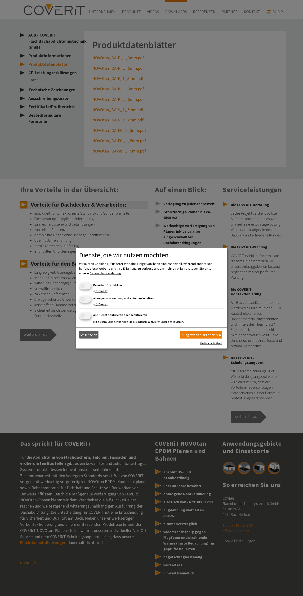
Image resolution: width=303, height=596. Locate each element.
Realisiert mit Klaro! (211, 343)
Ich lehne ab (88, 335)
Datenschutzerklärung (105, 273)
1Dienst (100, 291)
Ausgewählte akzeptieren (201, 335)
